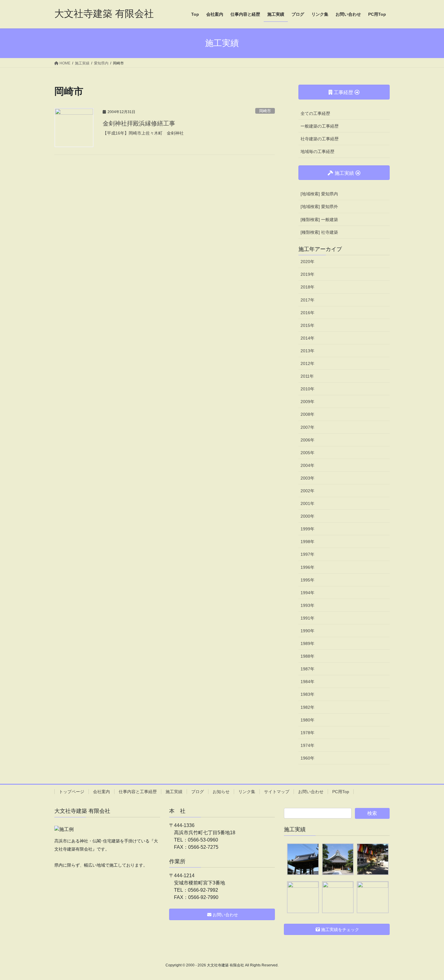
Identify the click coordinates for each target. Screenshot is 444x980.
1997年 (307, 554)
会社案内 (101, 791)
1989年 (307, 643)
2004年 (307, 465)
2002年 (307, 490)
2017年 (307, 300)
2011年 (307, 376)
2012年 (307, 363)
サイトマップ (276, 791)
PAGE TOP (428, 945)
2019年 (307, 274)
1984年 (307, 681)
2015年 (307, 325)
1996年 (307, 567)
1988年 (307, 656)
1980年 (307, 720)
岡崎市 (265, 111)
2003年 (307, 478)
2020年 (307, 261)
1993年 (307, 605)
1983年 (307, 694)
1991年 (307, 618)
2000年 (307, 516)
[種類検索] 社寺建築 (319, 232)
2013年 (307, 350)
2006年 (307, 440)
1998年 (307, 541)
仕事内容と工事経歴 (138, 791)
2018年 (307, 287)
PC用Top (340, 791)
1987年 (307, 668)
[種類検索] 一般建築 (319, 219)
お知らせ (221, 791)
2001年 (307, 503)
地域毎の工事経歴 (317, 151)
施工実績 (174, 791)
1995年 (307, 580)
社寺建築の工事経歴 (320, 138)
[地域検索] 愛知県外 (319, 206)
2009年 (307, 401)
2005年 (307, 452)
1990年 (307, 630)
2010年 (307, 388)
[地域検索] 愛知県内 (319, 193)
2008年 (307, 414)
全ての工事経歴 (315, 113)
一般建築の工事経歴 (320, 126)
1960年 (307, 758)
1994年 (307, 592)
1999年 (307, 528)
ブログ (197, 791)
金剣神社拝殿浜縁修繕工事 (139, 123)
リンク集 (246, 791)
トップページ (71, 791)
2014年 (307, 338)
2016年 (307, 312)
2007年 (307, 427)
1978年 (307, 732)
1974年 (307, 745)
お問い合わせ (310, 791)
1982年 (307, 707)
